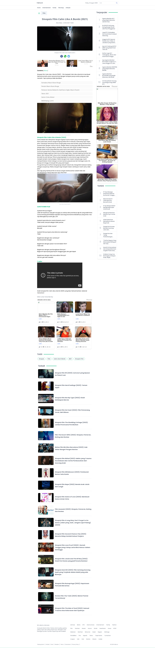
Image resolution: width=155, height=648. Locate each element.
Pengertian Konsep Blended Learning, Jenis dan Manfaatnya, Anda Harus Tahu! (109, 228)
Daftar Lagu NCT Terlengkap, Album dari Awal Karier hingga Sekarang (109, 54)
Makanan (73, 632)
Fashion (114, 625)
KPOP (114, 628)
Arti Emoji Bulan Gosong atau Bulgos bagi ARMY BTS (109, 82)
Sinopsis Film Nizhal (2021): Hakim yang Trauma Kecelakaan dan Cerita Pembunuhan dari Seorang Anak (73, 460)
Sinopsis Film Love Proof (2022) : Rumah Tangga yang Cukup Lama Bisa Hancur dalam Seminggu (72, 547)
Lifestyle (68, 7)
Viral (83, 639)
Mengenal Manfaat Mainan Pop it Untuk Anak (109, 214)
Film (44, 13)
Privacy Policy (75, 644)
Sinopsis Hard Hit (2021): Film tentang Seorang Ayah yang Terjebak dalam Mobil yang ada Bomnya (72, 572)
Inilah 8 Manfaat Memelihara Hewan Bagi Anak (109, 221)
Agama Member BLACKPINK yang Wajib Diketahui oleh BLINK (108, 75)
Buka (45, 70)
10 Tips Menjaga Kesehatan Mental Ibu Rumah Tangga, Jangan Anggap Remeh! (109, 193)
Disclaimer (67, 644)
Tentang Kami (40, 644)
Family (54, 7)
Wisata (94, 639)
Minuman (87, 632)
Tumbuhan (107, 635)
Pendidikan (73, 635)
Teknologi (61, 7)
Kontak (47, 644)
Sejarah (85, 635)
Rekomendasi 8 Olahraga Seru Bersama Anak (107, 200)
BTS (84, 625)
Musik (94, 632)
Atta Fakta (59, 23)
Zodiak (100, 639)
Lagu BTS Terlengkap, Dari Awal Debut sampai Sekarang (109, 34)
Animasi (72, 625)
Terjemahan (98, 635)
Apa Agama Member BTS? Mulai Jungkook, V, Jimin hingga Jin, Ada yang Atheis (109, 61)
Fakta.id (40, 3)
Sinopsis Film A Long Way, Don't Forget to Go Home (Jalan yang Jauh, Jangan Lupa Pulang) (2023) (73, 522)
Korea (109, 628)
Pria (80, 635)
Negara (100, 632)
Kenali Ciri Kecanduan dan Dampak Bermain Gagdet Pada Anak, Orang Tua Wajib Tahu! (109, 249)
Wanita (88, 639)
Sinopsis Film (79, 359)
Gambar (77, 628)
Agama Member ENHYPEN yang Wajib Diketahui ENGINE (109, 68)
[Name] (117, 2)
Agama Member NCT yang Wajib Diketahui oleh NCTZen (108, 20)
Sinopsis (41, 359)
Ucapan (72, 639)
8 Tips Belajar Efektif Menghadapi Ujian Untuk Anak (109, 207)
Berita (78, 625)
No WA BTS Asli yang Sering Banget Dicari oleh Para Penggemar (108, 27)
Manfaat (80, 632)
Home (39, 7)
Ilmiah (95, 628)
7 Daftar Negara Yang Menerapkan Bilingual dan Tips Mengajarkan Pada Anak (109, 242)
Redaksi (57, 644)
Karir (52, 644)
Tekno (91, 635)
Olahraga (106, 632)
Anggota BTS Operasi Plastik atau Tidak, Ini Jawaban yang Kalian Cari (108, 41)
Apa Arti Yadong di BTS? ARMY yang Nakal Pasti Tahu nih (109, 47)
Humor (90, 628)
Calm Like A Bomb (59, 359)
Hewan (84, 628)
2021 (70, 359)
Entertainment (46, 7)
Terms (62, 644)
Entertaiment (100, 625)
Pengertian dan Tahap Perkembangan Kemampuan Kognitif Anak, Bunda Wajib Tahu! (109, 235)
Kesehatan (103, 628)
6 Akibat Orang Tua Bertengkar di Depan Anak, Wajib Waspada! (109, 255)
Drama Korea (90, 625)
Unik (78, 639)
